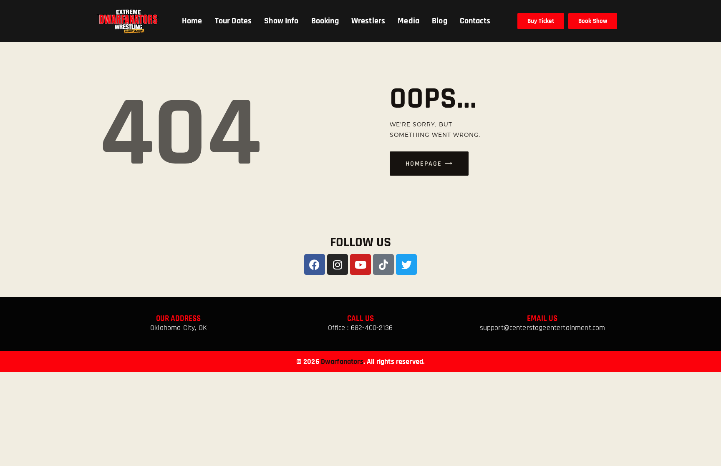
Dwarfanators (342, 361)
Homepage (424, 163)
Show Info (281, 20)
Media (408, 20)
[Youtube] (360, 264)
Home (192, 20)
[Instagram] (337, 264)
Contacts (475, 20)
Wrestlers (368, 20)
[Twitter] (406, 264)
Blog (439, 20)
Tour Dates (233, 20)
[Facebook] (314, 264)
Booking (325, 20)
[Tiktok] (383, 264)
